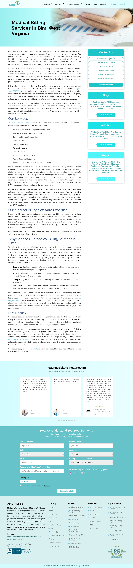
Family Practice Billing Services (106, 59)
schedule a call (31, 349)
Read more (47, 486)
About (95, 4)
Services (58, 4)
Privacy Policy (54, 532)
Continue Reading (106, 115)
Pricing (87, 4)
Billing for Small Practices (74, 539)
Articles (92, 510)
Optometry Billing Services (106, 70)
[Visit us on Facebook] (9, 545)
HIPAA (51, 528)
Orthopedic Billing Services (106, 74)
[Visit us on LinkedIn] (25, 545)
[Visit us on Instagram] (14, 545)
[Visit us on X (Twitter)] (20, 545)
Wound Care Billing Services (106, 78)
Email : (24, 537)
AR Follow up (73, 519)
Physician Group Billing (77, 535)
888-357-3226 (118, 4)
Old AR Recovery (75, 543)
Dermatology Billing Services (106, 62)
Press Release (94, 514)
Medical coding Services (74, 511)
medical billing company (24, 123)
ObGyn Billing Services (106, 66)
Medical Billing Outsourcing (74, 530)
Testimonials (53, 518)
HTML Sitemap (54, 546)
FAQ (50, 521)
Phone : (16, 539)
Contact (103, 4)
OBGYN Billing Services (118, 517)
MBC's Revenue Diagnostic (19, 339)
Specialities (46, 4)
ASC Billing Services (116, 531)
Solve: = (25, 478)
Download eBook (55, 542)
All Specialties (114, 539)
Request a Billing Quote (57, 535)
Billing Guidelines (95, 521)
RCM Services (74, 526)
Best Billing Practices (96, 507)
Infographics (93, 528)
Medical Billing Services (77, 507)
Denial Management (76, 523)
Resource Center (73, 4)
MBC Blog (92, 525)
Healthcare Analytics (56, 525)
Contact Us (53, 514)
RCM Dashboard (74, 547)
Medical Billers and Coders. (66, 566)
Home (51, 507)
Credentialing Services (77, 515)
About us (52, 510)
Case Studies (93, 518)
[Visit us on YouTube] (30, 545)
